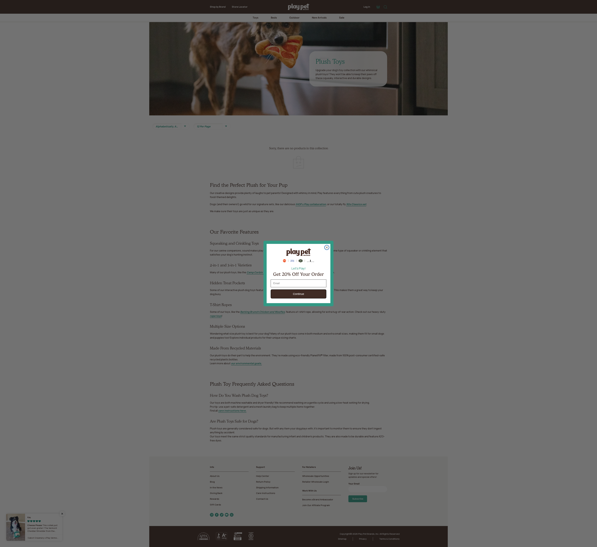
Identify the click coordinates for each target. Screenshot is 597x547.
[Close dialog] (326, 247)
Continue (298, 294)
